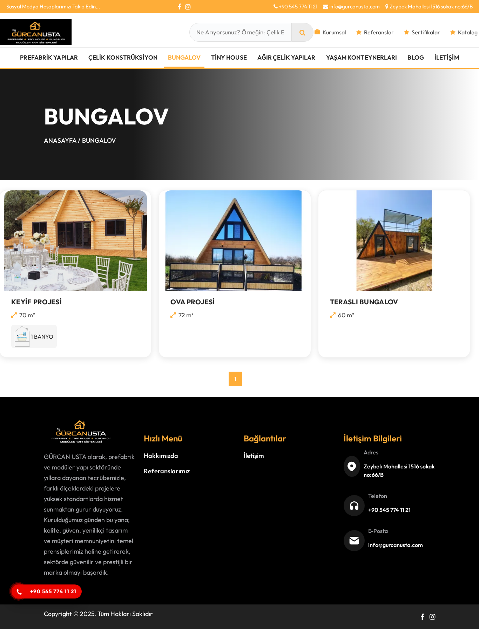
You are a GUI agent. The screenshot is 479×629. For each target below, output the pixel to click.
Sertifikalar (426, 32)
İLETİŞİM (446, 57)
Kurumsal (334, 32)
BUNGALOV (184, 57)
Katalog (468, 32)
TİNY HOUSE (229, 57)
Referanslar (379, 32)
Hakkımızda (161, 456)
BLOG (415, 57)
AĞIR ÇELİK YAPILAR (286, 57)
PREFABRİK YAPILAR (49, 57)
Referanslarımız (167, 471)
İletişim (254, 456)
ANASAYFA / (62, 140)
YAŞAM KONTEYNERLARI (361, 57)
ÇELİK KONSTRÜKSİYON (122, 57)
